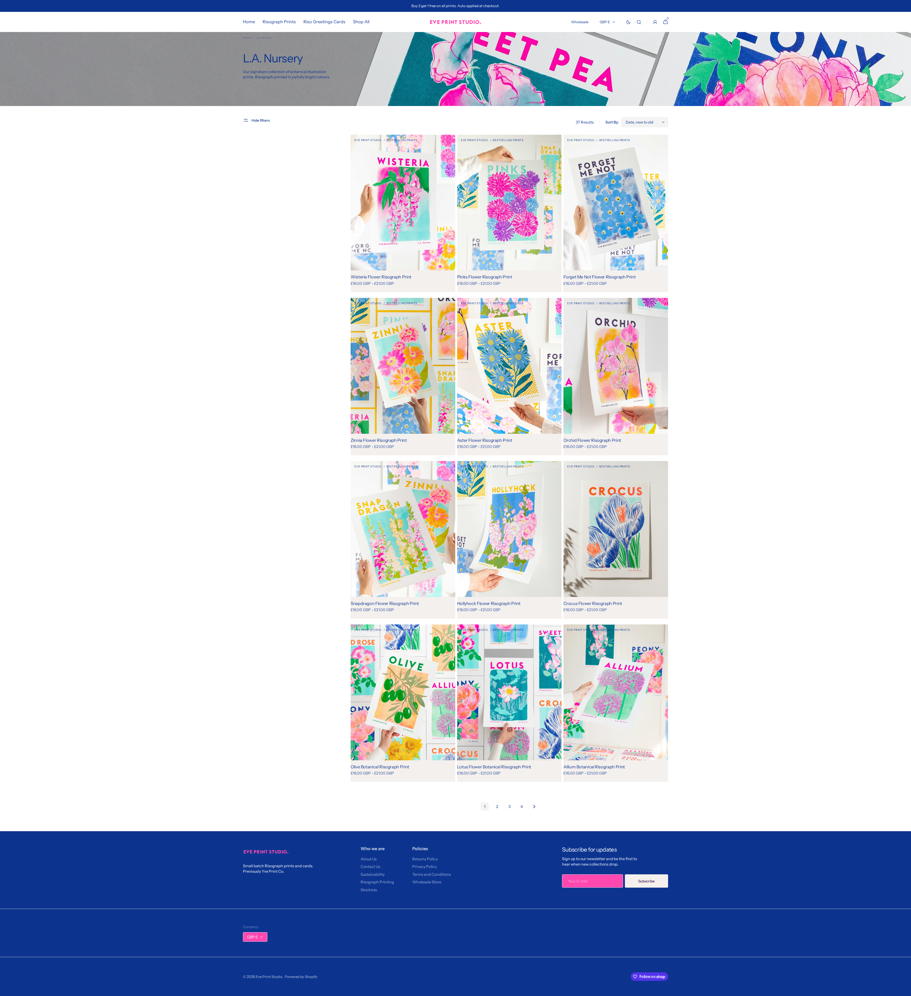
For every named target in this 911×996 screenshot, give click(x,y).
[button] (639, 22)
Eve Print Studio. (269, 976)
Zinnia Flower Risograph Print (379, 440)
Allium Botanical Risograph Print (594, 767)
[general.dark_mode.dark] (628, 22)
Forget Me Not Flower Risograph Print (599, 277)
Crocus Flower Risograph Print (592, 603)
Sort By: (612, 122)
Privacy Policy (424, 866)
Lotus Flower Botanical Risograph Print (494, 767)
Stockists (369, 889)
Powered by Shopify (301, 976)
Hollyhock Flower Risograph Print (489, 603)
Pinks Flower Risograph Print (484, 277)
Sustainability (373, 874)
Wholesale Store (426, 882)
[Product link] (403, 213)
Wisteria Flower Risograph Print (381, 277)
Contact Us (370, 866)
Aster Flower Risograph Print (484, 440)
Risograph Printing (377, 882)
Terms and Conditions (431, 874)
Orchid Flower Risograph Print (592, 440)
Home (247, 37)
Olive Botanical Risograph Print (380, 767)
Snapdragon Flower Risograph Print (385, 603)
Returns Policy (425, 859)
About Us (369, 859)
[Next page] (534, 806)
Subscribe (646, 881)
